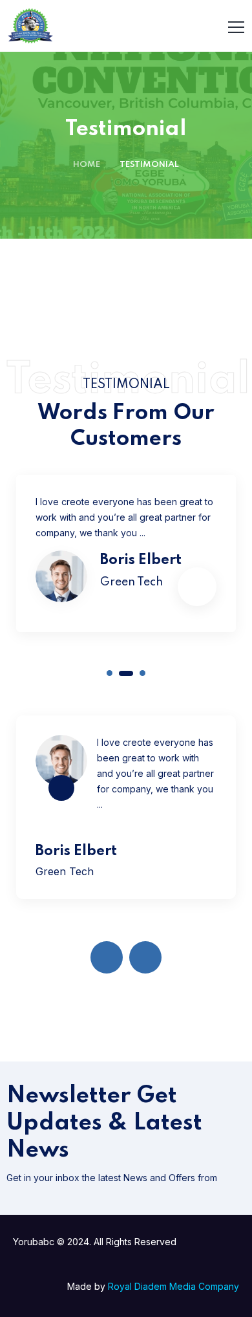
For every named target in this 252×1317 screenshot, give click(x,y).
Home (86, 164)
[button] (109, 673)
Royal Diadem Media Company (173, 1286)
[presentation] (106, 957)
